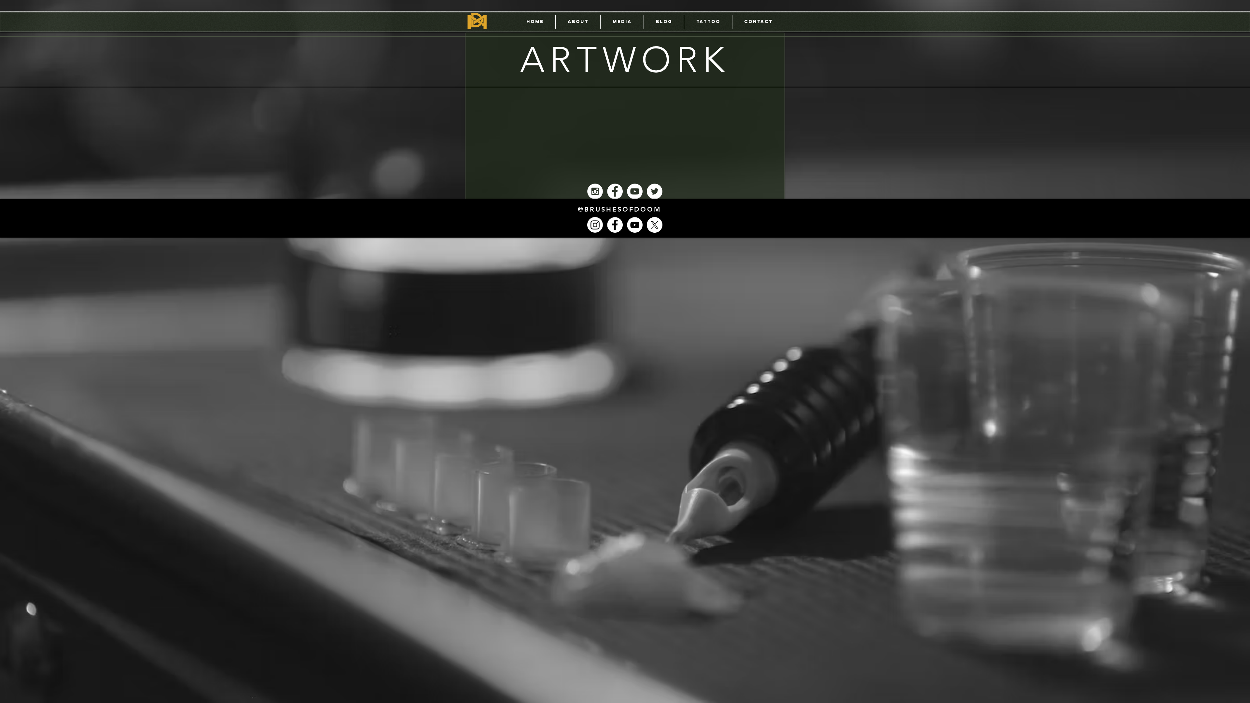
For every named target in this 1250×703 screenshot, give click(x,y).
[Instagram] (595, 225)
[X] (654, 225)
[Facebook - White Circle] (615, 191)
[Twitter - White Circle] (654, 191)
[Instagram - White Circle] (595, 191)
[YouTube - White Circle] (635, 191)
